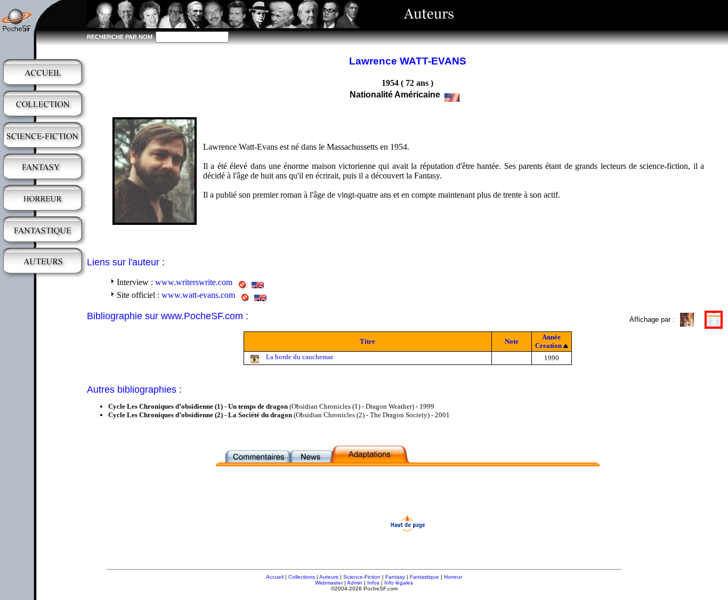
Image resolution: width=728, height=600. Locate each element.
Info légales (398, 583)
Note (512, 341)
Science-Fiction (362, 577)
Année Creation (548, 341)
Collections (301, 577)
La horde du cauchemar (299, 357)
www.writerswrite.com (193, 282)
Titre (367, 341)
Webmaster (329, 583)
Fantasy (395, 577)
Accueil (275, 577)
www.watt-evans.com (198, 294)
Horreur (453, 577)
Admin (354, 583)
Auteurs (328, 577)
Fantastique (424, 577)
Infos (373, 583)
